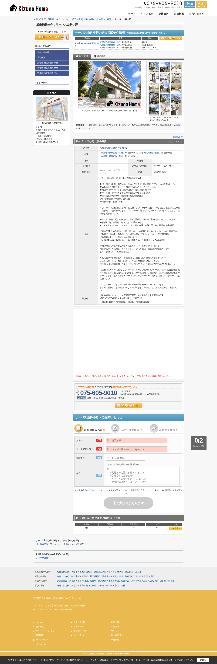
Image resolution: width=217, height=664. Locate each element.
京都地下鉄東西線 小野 (47, 63)
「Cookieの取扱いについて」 (161, 660)
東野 (82, 585)
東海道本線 (113, 581)
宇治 (117, 585)
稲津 (121, 576)
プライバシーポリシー (98, 490)
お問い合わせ (79, 635)
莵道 (115, 576)
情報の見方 (178, 137)
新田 (88, 585)
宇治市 (74, 572)
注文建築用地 (117, 635)
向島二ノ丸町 (63, 576)
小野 (118, 42)
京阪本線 (125, 581)
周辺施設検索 (79, 631)
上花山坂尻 (149, 576)
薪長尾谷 (106, 576)
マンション (116, 631)
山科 (123, 585)
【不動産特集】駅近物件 (72, 544)
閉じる (203, 660)
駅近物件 (115, 640)
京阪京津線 (153, 581)
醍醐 (118, 45)
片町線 (163, 581)
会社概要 (40, 626)
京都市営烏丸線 (138, 581)
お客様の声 (78, 626)
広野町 (85, 576)
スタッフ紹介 (79, 622)
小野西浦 (95, 43)
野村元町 (129, 576)
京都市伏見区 (42, 558)
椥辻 (118, 47)
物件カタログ (42, 644)
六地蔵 (74, 585)
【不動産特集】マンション (48, 544)
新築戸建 (115, 622)
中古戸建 (115, 626)
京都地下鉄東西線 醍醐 (47, 68)
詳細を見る (176, 528)
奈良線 (72, 581)
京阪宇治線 (83, 581)
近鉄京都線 (62, 581)
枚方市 (111, 572)
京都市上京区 (100, 572)
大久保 (101, 585)
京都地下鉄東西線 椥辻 (47, 73)
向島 (59, 585)
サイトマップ (42, 640)
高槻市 (138, 572)
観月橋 (66, 585)
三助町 (138, 576)
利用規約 (80, 490)
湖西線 (171, 581)
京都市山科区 (86, 43)
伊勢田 (109, 585)
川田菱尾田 (95, 576)
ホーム (39, 622)
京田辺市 (129, 572)
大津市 (120, 572)
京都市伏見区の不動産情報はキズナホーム (57, 598)
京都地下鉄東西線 (107, 42)
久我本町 (75, 576)
